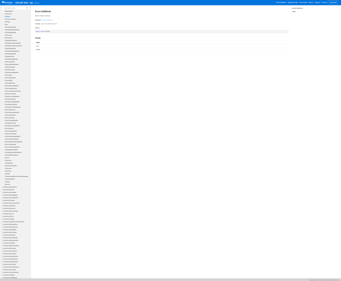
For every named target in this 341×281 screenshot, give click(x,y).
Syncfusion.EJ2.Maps (8, 219)
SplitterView (8, 171)
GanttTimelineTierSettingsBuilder (13, 141)
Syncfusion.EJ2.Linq (8, 213)
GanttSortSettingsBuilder (11, 120)
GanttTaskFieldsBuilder (11, 131)
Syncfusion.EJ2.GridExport (10, 187)
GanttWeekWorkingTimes (11, 155)
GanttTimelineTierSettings (11, 139)
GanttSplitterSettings (10, 123)
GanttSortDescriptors (10, 115)
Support (317, 2)
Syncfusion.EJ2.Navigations (10, 224)
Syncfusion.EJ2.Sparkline (9, 253)
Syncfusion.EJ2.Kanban (9, 205)
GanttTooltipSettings (10, 144)
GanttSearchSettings (10, 99)
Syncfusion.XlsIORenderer (10, 277)
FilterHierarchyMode (10, 19)
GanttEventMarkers (10, 67)
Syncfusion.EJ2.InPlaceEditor (10, 197)
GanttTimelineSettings (11, 134)
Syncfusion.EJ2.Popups (9, 235)
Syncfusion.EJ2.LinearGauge (10, 211)
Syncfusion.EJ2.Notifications (10, 227)
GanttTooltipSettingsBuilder (12, 147)
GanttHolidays (8, 80)
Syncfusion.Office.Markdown (11, 272)
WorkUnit (7, 184)
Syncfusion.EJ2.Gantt (47, 20)
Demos (310, 2)
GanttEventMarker (10, 62)
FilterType (7, 22)
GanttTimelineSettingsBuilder (12, 136)
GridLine (7, 157)
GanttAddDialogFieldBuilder (12, 30)
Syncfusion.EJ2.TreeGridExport (11, 267)
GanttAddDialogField (10, 27)
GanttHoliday (8, 75)
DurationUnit (8, 14)
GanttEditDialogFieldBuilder (12, 51)
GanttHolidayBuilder (10, 78)
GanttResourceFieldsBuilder (12, 96)
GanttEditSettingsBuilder (11, 59)
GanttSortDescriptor (10, 110)
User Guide (303, 2)
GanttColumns (9, 38)
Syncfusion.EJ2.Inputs (9, 200)
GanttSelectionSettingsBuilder (13, 107)
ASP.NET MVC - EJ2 (24, 2)
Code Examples (281, 2)
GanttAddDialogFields (10, 32)
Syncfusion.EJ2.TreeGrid (9, 264)
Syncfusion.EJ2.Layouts (9, 208)
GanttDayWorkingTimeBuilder (13, 43)
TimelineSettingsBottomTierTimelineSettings (16, 176)
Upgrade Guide (293, 2)
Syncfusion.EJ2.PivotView (10, 232)
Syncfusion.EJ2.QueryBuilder (10, 240)
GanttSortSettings (9, 118)
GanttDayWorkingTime (11, 40)
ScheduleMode (9, 163)
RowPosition (8, 160)
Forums (324, 2)
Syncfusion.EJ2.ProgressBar (10, 237)
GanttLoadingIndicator (11, 88)
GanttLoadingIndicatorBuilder (13, 91)
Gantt (6, 24)
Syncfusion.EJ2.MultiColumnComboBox (13, 221)
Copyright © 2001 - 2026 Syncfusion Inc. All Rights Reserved (323, 280)
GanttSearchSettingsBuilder (12, 102)
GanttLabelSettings (10, 83)
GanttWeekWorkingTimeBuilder (13, 152)
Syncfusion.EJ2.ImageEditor (10, 195)
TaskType (7, 173)
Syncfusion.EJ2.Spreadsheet (10, 261)
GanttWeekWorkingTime (11, 149)
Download (333, 2)
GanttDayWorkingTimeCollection (13, 46)
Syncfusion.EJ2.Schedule (9, 248)
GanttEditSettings (9, 56)
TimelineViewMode (10, 179)
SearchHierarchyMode (11, 165)
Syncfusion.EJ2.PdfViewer (10, 229)
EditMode (7, 16)
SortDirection (8, 168)
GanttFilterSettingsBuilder (11, 72)
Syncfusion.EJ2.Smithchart (10, 251)
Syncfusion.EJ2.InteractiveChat (11, 203)
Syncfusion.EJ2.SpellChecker (10, 256)
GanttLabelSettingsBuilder (12, 86)
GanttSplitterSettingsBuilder (12, 126)
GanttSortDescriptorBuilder (12, 112)
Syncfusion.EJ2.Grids (8, 189)
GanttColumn (8, 35)
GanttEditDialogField (10, 48)
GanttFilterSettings (10, 70)
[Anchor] (34, 38)
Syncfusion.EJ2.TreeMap (9, 269)
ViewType (7, 181)
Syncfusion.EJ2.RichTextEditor (11, 245)
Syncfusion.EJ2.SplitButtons (10, 259)
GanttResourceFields (10, 94)
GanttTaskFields (9, 128)
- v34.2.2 (36, 3)
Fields (293, 11)
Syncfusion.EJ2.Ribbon (9, 243)
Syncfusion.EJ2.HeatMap (9, 192)
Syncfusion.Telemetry (9, 275)
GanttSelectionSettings (11, 104)
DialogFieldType (9, 11)
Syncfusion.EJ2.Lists (8, 216)
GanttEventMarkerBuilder (11, 64)
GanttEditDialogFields (10, 54)
